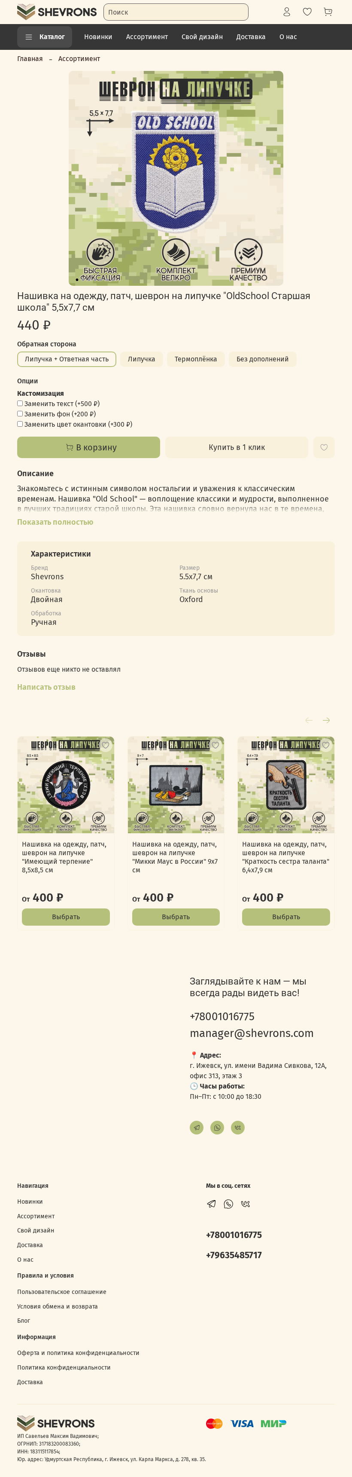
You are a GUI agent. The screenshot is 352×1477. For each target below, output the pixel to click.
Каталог (52, 37)
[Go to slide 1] (77, 279)
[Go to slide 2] (83, 279)
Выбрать (66, 917)
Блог (23, 1320)
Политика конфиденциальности (64, 1367)
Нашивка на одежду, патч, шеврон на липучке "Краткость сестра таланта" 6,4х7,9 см (285, 857)
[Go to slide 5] (101, 279)
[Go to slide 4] (95, 279)
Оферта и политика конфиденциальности (78, 1353)
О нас (288, 37)
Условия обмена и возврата (57, 1306)
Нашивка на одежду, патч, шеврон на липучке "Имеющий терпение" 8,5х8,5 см (64, 857)
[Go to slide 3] (89, 279)
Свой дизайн (202, 37)
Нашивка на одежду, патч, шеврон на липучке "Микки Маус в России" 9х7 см (175, 857)
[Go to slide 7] (113, 279)
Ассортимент (147, 37)
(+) (62, 404)
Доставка (251, 37)
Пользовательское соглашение (61, 1292)
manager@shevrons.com (252, 1033)
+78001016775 (222, 1016)
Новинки (98, 37)
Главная (30, 59)
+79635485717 (234, 1255)
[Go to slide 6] (107, 279)
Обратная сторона (46, 344)
